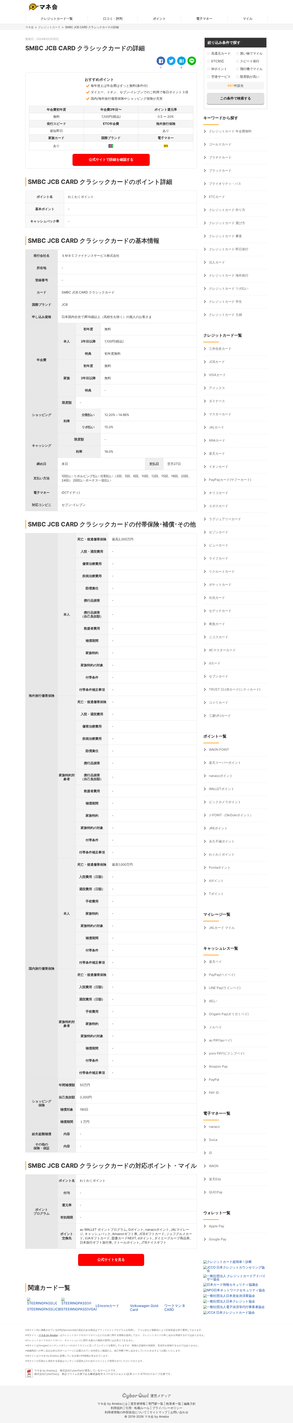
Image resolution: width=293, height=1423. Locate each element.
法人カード (216, 262)
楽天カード (216, 453)
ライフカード (218, 558)
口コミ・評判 (112, 19)
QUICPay (215, 1192)
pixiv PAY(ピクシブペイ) (226, 1053)
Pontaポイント (219, 867)
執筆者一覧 (173, 1403)
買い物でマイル (251, 53)
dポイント (216, 881)
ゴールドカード (219, 144)
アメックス (216, 388)
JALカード (216, 427)
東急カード (216, 624)
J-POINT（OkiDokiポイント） (230, 815)
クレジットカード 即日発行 (228, 249)
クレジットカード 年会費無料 (230, 131)
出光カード (216, 598)
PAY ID (213, 1093)
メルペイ (215, 1027)
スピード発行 (249, 61)
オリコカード (218, 493)
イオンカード (218, 467)
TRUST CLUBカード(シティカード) (234, 689)
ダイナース (216, 401)
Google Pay (217, 1239)
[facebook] (161, 61)
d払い (212, 1001)
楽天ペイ (215, 962)
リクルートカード (221, 571)
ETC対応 (217, 61)
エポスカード (218, 506)
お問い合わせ (179, 1412)
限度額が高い (249, 77)
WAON (213, 1166)
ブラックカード (219, 170)
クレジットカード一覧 (57, 19)
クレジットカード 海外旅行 (228, 275)
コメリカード (218, 702)
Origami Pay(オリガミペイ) (228, 1014)
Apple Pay (216, 1226)
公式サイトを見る (111, 1259)
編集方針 (190, 1403)
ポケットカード (219, 584)
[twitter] (171, 61)
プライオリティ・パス (224, 184)
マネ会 (29, 27)
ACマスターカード (222, 650)
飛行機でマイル (251, 69)
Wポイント (219, 69)
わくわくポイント (221, 854)
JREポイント (218, 828)
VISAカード (217, 375)
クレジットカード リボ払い (228, 288)
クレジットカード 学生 (225, 302)
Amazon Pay (218, 1066)
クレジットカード (49, 27)
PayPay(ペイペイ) (221, 975)
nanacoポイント (220, 776)
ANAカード (216, 440)
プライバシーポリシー (167, 1408)
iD (210, 1153)
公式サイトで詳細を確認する (111, 159)
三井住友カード (219, 349)
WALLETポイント (221, 789)
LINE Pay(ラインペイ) (224, 988)
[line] (191, 61)
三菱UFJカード (219, 716)
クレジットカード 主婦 (225, 315)
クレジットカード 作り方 (226, 210)
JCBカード (216, 362)
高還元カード (221, 53)
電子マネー (204, 19)
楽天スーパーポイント (224, 763)
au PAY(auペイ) (220, 1040)
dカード (214, 663)
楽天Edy (214, 1179)
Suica (212, 1140)
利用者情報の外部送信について (126, 1412)
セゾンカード (218, 532)
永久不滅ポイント (221, 841)
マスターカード (219, 414)
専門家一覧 (155, 1403)
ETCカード (216, 197)
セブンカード (218, 676)
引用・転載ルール (137, 1408)
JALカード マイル (221, 928)
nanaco (214, 1127)
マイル (247, 19)
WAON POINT (218, 749)
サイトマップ (159, 1412)
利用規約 (117, 1408)
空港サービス (221, 77)
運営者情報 (137, 1403)
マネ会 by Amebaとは (112, 1403)
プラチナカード (219, 157)
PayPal (213, 1080)
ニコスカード (218, 637)
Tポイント (216, 894)
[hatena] (181, 61)
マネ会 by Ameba (48, 1335)
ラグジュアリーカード (224, 519)
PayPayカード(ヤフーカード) (229, 480)
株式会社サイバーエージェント (108, 1374)
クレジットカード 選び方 (226, 223)
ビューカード (218, 545)
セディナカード (219, 611)
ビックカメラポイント (224, 802)
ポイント (159, 19)
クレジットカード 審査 (225, 236)
